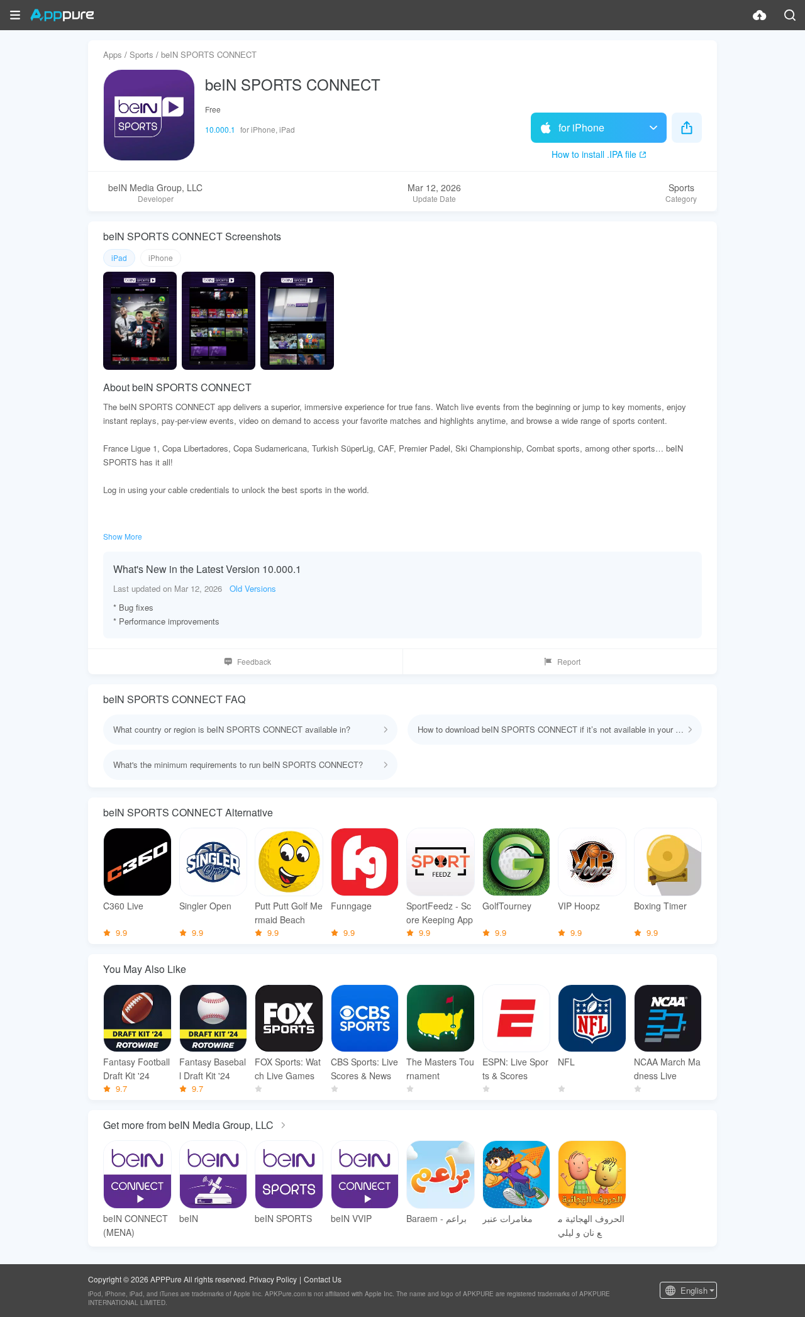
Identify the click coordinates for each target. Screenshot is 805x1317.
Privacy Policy (273, 1279)
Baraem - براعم (436, 1218)
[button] (15, 15)
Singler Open (205, 905)
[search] (790, 15)
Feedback (254, 661)
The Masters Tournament (440, 1068)
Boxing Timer (660, 905)
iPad (119, 257)
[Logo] (62, 15)
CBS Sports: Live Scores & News (364, 1068)
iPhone (160, 257)
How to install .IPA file (594, 154)
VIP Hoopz (579, 905)
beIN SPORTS (283, 1218)
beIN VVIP (351, 1218)
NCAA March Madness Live (667, 1068)
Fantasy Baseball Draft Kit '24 (212, 1068)
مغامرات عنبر (507, 1218)
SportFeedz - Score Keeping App (439, 912)
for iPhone (581, 127)
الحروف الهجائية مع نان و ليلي (591, 1225)
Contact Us (322, 1279)
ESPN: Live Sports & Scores (515, 1068)
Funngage (351, 905)
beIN (188, 1218)
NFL (566, 1061)
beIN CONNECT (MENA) (135, 1225)
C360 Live (123, 905)
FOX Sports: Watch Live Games (288, 1068)
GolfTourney (506, 905)
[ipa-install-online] (760, 15)
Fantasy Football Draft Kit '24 (136, 1068)
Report (568, 661)
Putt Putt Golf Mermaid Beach (289, 912)
